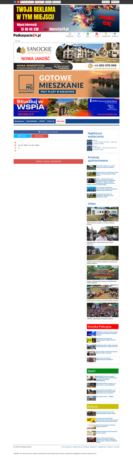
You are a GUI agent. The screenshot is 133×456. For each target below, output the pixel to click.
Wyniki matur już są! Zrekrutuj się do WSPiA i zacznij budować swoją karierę (107, 174)
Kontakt (116, 447)
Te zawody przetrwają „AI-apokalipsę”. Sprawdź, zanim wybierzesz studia (105, 195)
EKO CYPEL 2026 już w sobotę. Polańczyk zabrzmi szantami (105, 166)
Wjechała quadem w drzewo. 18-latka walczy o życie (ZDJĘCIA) (106, 384)
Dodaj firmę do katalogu (80, 447)
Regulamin (93, 447)
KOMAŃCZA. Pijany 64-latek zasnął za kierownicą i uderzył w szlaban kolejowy (107, 333)
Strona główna (67, 447)
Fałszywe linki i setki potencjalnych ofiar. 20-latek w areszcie (107, 352)
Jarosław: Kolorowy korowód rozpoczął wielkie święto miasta (106, 412)
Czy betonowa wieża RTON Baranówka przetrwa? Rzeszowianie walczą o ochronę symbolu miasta (107, 420)
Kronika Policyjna (99, 326)
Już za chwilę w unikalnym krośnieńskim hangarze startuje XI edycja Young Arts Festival (106, 189)
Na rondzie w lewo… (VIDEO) (105, 396)
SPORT (42, 121)
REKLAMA (61, 121)
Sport (88, 36)
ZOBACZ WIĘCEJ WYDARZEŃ (48, 161)
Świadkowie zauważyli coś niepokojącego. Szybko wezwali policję (106, 340)
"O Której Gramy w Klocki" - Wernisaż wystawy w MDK (105, 141)
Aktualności (56, 2)
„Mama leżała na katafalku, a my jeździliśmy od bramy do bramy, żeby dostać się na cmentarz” (106, 391)
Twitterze (22, 136)
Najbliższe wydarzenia (96, 135)
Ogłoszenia (69, 36)
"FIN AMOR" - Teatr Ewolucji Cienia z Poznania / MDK (105, 147)
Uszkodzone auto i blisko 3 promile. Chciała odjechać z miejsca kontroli (107, 345)
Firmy (79, 36)
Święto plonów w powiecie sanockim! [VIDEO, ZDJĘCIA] (102, 300)
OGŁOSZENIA (31, 121)
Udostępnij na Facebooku (49, 132)
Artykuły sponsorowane (98, 159)
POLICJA (50, 121)
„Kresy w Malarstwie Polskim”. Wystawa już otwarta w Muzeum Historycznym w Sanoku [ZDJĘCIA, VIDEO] (107, 440)
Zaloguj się (105, 2)
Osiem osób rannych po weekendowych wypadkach (104, 358)
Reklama (48, 2)
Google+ (40, 136)
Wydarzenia (106, 36)
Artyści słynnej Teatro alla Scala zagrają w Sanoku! (105, 425)
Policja (97, 36)
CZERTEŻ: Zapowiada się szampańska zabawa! (100, 318)
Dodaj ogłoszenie (27, 2)
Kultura (93, 406)
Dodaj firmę (40, 2)
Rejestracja (115, 2)
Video (92, 203)
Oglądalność (102, 447)
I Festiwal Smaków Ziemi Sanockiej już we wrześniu (106, 432)
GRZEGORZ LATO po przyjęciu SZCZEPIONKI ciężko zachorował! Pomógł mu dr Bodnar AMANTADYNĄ (106, 378)
